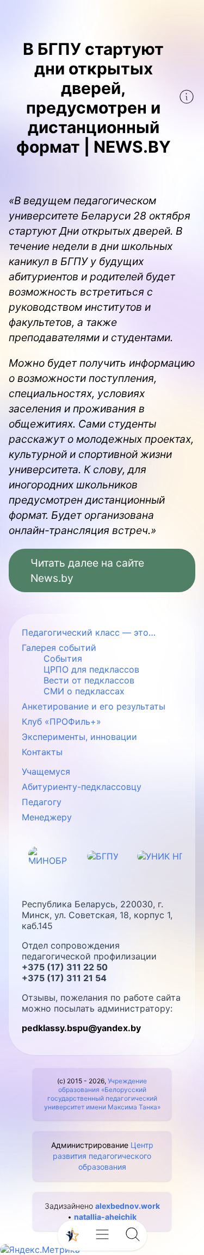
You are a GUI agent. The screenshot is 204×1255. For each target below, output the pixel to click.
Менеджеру (47, 817)
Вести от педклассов (89, 680)
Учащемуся (46, 771)
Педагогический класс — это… (89, 632)
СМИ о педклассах (84, 691)
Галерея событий (59, 647)
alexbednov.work (127, 1205)
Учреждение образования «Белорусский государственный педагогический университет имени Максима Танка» (102, 1094)
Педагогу (41, 801)
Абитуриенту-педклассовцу (81, 786)
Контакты (42, 751)
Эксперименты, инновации (79, 736)
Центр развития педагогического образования (103, 1155)
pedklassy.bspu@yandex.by (81, 1027)
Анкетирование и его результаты (93, 706)
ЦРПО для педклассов (91, 669)
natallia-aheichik (105, 1216)
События (63, 658)
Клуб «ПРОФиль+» (61, 721)
